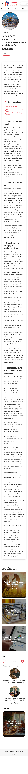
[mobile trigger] (3, 3)
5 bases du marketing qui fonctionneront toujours (14, 638)
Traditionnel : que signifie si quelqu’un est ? (14, 723)
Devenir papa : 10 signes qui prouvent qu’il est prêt (14, 584)
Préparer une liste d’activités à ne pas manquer (14, 113)
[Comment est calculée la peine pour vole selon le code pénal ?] (14, 673)
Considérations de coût (11, 108)
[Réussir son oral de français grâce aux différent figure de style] (14, 691)
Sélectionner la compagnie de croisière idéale (14, 110)
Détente (6, 54)
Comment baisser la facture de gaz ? (14, 611)
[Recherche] (23, 3)
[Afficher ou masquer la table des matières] (22, 102)
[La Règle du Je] (11, 3)
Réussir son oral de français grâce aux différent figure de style (14, 700)
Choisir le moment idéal (11, 106)
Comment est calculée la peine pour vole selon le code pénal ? (14, 681)
